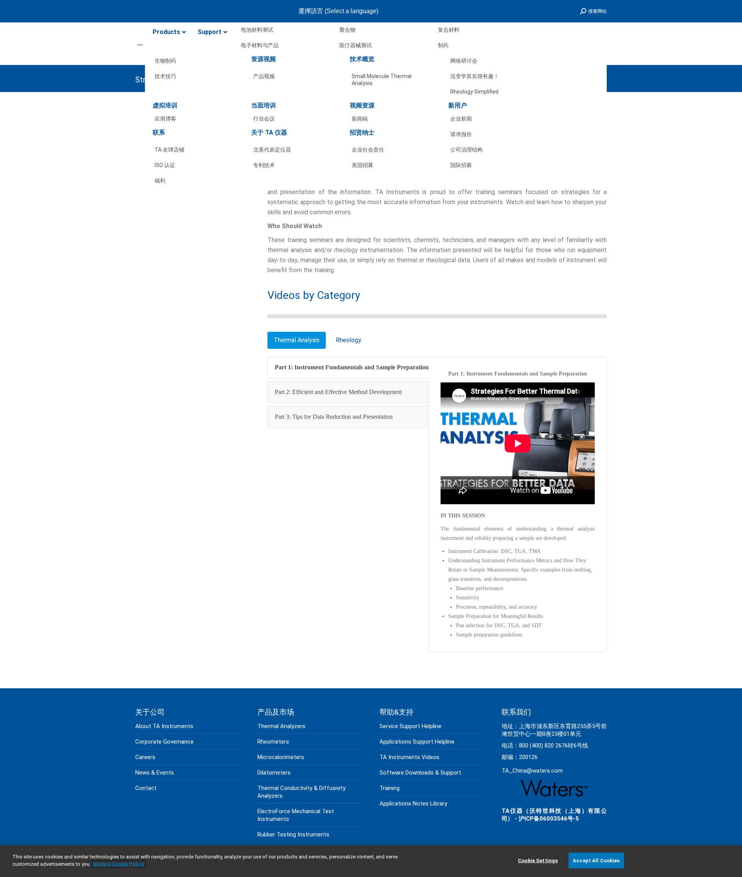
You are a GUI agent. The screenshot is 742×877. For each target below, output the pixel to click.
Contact (146, 788)
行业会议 (264, 119)
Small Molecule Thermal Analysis (382, 77)
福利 (160, 180)
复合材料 (448, 30)
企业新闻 (461, 119)
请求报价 (461, 134)
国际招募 (461, 165)
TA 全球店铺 (169, 150)
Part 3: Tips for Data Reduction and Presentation (334, 416)
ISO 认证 (165, 165)
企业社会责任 (368, 150)
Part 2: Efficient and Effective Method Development (338, 392)
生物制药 (165, 61)
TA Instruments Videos (409, 757)
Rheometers (273, 741)
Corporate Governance (164, 741)
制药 (443, 45)
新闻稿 (360, 119)
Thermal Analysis (297, 340)
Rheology (348, 340)
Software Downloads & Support (420, 772)
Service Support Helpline (410, 726)
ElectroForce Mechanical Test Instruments (295, 815)
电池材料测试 (257, 30)
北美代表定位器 (272, 150)
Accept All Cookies (596, 860)
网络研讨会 (463, 61)
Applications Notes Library (413, 803)
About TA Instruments (164, 726)
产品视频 (264, 76)
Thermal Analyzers (281, 726)
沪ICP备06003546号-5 (549, 818)
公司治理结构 (466, 150)
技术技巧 (165, 76)
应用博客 (165, 119)
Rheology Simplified (474, 92)
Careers (145, 757)
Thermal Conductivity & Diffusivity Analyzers (301, 792)
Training (390, 788)
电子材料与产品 (260, 45)
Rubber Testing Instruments (293, 834)
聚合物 (347, 30)
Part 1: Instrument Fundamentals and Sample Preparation (352, 367)
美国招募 (362, 165)
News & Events (154, 772)
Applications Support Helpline (417, 741)
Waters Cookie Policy (119, 864)
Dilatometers (274, 772)
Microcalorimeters (280, 757)
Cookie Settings (538, 860)
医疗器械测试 (355, 45)
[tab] (296, 340)
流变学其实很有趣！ (474, 76)
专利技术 (264, 165)
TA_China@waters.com (532, 770)
